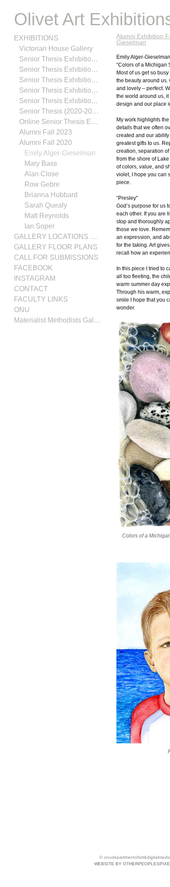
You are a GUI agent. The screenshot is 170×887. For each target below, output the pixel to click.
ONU (21, 309)
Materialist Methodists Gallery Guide (57, 320)
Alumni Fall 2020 (44, 142)
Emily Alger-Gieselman (59, 153)
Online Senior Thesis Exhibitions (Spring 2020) (60, 121)
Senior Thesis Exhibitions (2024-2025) (60, 69)
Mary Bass (40, 163)
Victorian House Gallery (56, 48)
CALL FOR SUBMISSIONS (53, 257)
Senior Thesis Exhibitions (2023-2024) (60, 80)
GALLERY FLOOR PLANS (52, 247)
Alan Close (41, 174)
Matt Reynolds (47, 215)
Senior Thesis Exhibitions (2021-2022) (60, 100)
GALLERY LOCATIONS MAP (57, 236)
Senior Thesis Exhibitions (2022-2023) (60, 90)
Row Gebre (42, 184)
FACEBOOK (32, 268)
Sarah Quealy (46, 205)
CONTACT (31, 289)
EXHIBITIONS (34, 38)
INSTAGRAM (33, 278)
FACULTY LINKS (38, 299)
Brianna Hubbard (51, 195)
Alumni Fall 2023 (44, 132)
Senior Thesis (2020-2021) (60, 111)
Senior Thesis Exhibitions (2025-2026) (60, 59)
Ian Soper (39, 226)
